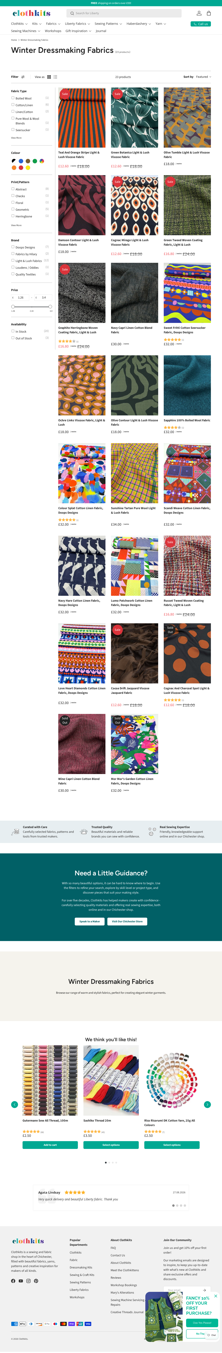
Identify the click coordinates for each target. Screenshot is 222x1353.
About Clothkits (121, 1263)
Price (14, 290)
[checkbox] (31, 98)
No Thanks (202, 1333)
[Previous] (14, 1104)
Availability (18, 324)
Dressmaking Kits (81, 1267)
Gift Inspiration (76, 31)
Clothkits (17, 23)
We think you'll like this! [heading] (111, 1039)
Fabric (74, 1260)
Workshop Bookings (124, 1285)
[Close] (216, 1296)
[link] (111, 1197)
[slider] (13, 306)
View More (16, 138)
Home (14, 40)
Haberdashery (137, 23)
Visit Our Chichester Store (127, 921)
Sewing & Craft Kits (82, 1275)
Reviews (116, 1278)
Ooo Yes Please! (202, 1322)
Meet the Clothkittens (125, 1270)
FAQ (113, 1248)
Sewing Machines (23, 31)
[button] (209, 13)
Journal (101, 31)
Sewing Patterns (106, 23)
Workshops (53, 31)
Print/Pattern (20, 182)
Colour (15, 153)
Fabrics (51, 23)
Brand (15, 240)
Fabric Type (19, 91)
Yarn (159, 23)
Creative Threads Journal (127, 1312)
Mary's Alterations (122, 1292)
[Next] (207, 1104)
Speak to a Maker (89, 921)
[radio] (49, 77)
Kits (35, 23)
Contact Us (118, 1255)
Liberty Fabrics (75, 23)
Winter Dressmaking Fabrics (34, 40)
